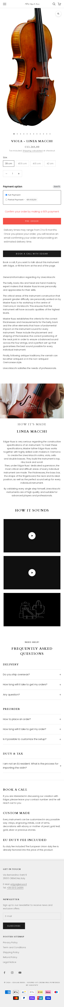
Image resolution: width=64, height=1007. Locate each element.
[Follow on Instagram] (12, 972)
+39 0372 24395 (15, 887)
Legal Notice (9, 962)
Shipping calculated (33, 150)
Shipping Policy (11, 952)
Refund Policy (10, 957)
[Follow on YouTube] (19, 972)
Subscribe (14, 925)
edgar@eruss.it (18, 884)
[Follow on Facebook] (4, 972)
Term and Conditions (14, 947)
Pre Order (32, 221)
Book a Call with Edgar (32, 253)
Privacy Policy (10, 942)
